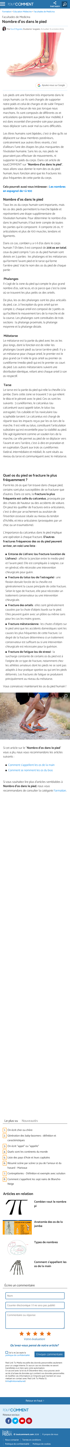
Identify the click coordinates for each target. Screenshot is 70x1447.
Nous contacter (12, 1440)
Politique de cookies (42, 1444)
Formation (6, 11)
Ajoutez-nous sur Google (53, 85)
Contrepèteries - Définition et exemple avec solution (36, 1173)
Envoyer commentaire (49, 1354)
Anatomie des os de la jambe (48, 1224)
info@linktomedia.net (15, 1381)
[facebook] (8, 1421)
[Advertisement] (35, 956)
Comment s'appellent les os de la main (31, 765)
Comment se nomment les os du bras (30, 770)
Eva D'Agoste (16, 29)
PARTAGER (55, 6)
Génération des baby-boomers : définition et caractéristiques (31, 1138)
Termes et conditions (31, 1440)
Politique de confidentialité (17, 1444)
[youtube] (22, 1421)
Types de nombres (46, 1242)
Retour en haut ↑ (35, 1400)
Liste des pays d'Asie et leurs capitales (28, 1157)
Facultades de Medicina (44, 11)
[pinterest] (29, 1421)
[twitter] (15, 1421)
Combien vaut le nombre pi (50, 1204)
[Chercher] (65, 4)
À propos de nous (50, 1434)
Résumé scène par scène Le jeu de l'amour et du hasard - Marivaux (34, 1165)
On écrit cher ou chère (19, 1130)
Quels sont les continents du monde (27, 1152)
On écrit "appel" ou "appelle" (23, 1146)
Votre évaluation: (34, 1339)
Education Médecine (22, 11)
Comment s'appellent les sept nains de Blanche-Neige (34, 1181)
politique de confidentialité (17, 1355)
